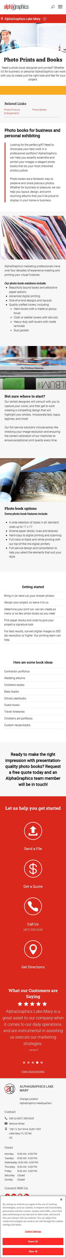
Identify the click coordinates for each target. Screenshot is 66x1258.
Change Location (29, 1099)
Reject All (33, 1241)
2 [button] (28, 1062)
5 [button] (41, 1062)
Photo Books (39, 109)
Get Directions (33, 966)
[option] (33, 1030)
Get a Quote (33, 886)
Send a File (33, 848)
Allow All (33, 1251)
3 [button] (33, 1062)
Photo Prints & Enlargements (12, 111)
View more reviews (33, 1071)
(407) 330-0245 (33, 930)
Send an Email (16, 1123)
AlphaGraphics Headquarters (36, 1103)
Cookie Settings (33, 1231)
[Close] (61, 1199)
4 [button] (37, 1062)
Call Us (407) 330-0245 (21, 1118)
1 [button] (24, 1062)
